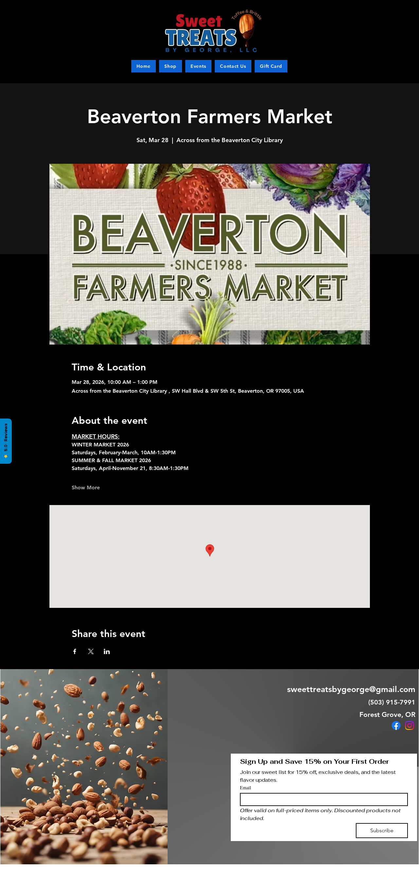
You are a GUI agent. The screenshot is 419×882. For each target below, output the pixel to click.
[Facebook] (396, 725)
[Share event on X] (91, 651)
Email (245, 787)
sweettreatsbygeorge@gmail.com (351, 689)
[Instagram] (409, 725)
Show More (86, 487)
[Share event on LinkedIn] (107, 651)
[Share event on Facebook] (75, 651)
